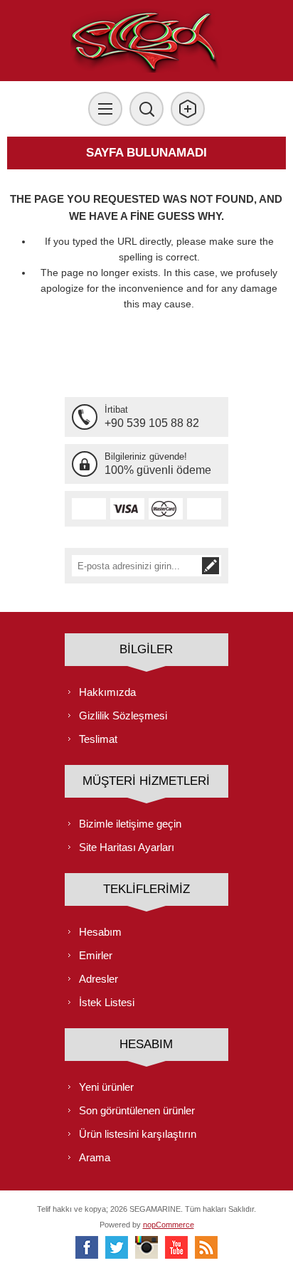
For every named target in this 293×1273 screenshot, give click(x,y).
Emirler (95, 955)
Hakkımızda (107, 692)
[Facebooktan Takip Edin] (86, 1247)
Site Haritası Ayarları (126, 847)
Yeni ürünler (106, 1087)
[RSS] (206, 1247)
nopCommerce (168, 1224)
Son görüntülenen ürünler (137, 1110)
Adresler (98, 979)
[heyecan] (116, 1247)
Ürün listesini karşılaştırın (137, 1134)
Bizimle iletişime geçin (130, 824)
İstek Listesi (106, 1002)
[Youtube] (176, 1247)
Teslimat (98, 739)
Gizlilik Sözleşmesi (123, 715)
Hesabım (100, 932)
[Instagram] (146, 1247)
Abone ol (210, 565)
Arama (94, 1157)
